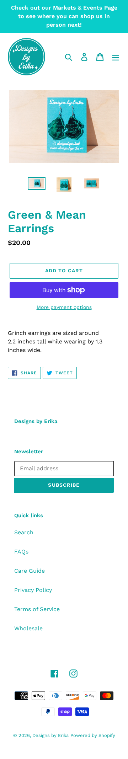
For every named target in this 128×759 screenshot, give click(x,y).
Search (23, 532)
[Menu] (115, 57)
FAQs (21, 551)
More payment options (64, 307)
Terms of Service (37, 609)
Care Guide (29, 570)
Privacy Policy (33, 590)
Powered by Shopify (92, 735)
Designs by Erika (50, 735)
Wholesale (28, 628)
